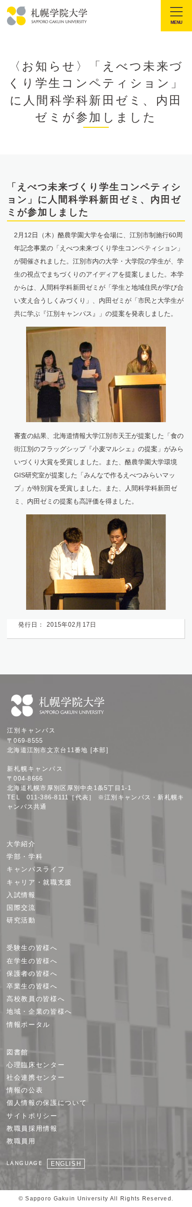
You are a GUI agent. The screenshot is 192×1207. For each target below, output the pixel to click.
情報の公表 (25, 1090)
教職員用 (21, 1141)
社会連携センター (36, 1077)
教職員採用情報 (32, 1128)
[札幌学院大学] (48, 16)
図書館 (17, 1052)
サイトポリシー (32, 1115)
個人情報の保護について (47, 1102)
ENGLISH (66, 1163)
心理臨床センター (36, 1064)
